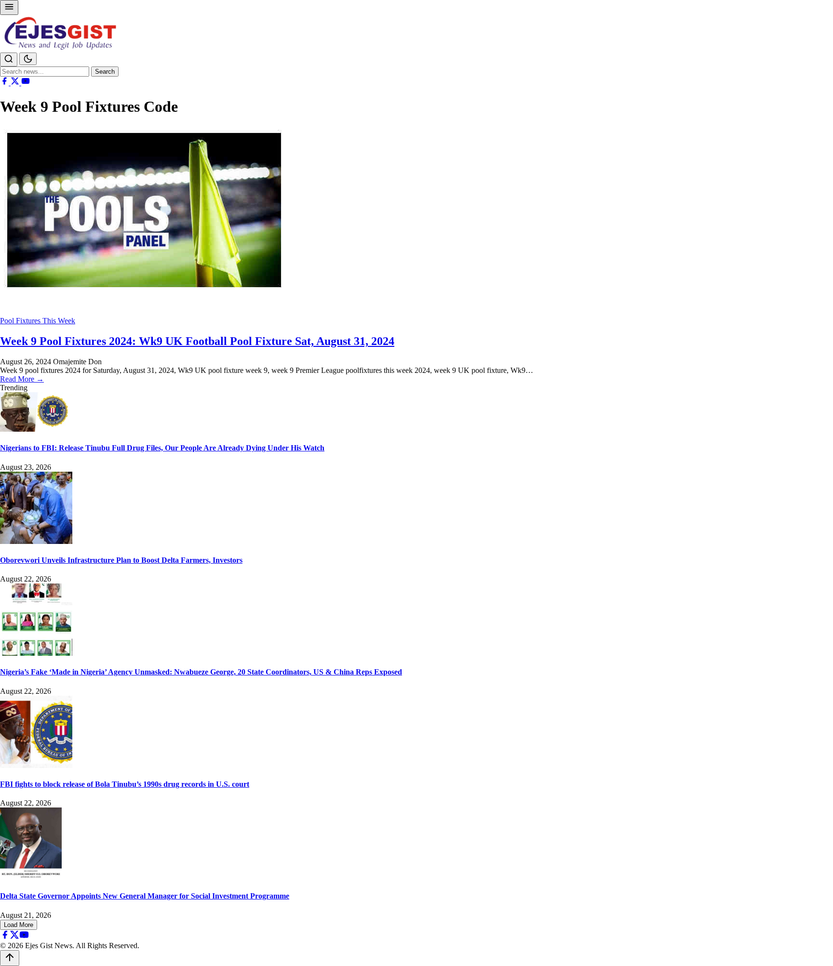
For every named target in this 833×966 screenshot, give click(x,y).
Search (105, 71)
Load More (18, 924)
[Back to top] (9, 958)
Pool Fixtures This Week (37, 321)
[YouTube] (25, 83)
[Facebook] (5, 83)
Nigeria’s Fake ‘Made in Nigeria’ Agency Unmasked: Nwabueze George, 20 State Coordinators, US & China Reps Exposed (201, 672)
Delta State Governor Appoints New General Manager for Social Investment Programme (144, 896)
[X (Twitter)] (16, 83)
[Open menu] (9, 7)
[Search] (8, 59)
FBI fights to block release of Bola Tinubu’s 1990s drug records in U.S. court (124, 784)
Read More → (22, 379)
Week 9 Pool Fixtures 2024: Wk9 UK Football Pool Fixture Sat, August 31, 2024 (197, 341)
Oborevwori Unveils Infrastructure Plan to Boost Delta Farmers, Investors (121, 560)
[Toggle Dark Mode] (28, 59)
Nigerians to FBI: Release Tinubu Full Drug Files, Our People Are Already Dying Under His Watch (162, 448)
